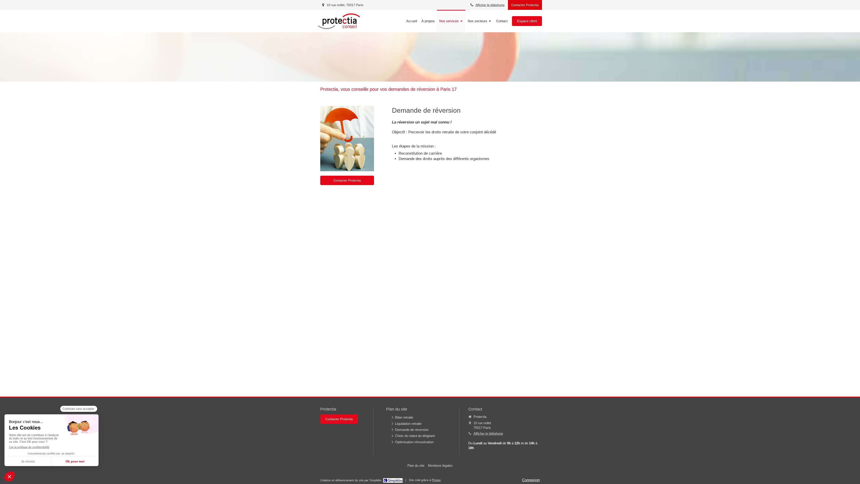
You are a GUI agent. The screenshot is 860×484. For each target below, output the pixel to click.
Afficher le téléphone (490, 5)
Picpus (436, 480)
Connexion (531, 480)
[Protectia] (339, 28)
